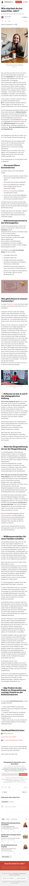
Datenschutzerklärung (7, 781)
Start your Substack (9, 878)
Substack (5, 881)
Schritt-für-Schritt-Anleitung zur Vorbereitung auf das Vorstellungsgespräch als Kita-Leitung (10, 849)
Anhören (25, 17)
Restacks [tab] (12, 801)
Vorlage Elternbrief (8, 733)
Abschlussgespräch (6, 515)
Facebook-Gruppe (12, 304)
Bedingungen (23, 873)
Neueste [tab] (8, 819)
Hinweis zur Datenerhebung (14, 780)
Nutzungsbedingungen (6, 779)
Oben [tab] (3, 819)
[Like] (2, 21)
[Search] (26, 819)
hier (7, 692)
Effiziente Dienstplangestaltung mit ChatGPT (10, 823)
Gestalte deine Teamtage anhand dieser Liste (11, 835)
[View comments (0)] (6, 21)
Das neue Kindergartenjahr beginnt (13, 740)
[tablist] (7, 801)
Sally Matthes (8, 16)
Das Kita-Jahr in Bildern (9, 737)
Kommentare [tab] (5, 801)
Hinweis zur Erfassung (14, 874)
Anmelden (25, 2)
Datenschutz (16, 873)
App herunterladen (21, 878)
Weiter (23, 792)
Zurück (5, 792)
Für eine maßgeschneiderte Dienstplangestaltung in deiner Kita (9, 827)
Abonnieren (18, 2)
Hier (6, 688)
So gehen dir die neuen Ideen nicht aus (10, 838)
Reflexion (18, 119)
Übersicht (9, 191)
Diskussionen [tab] (14, 819)
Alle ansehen (5, 856)
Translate (4, 5)
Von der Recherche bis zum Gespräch (9, 845)
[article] (14, 827)
